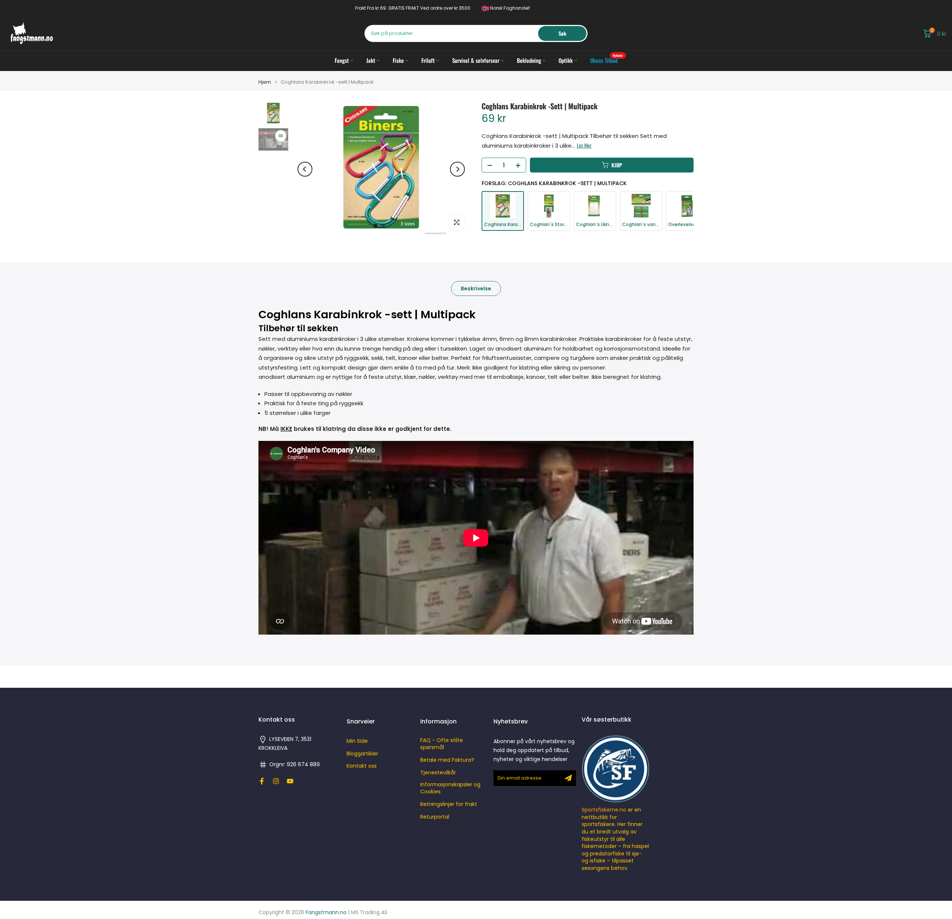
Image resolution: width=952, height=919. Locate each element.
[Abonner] (568, 778)
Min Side (357, 741)
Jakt (370, 60)
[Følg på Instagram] (276, 781)
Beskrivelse (476, 288)
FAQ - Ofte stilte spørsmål (441, 744)
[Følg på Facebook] (261, 781)
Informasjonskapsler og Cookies (450, 788)
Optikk (566, 60)
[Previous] (305, 169)
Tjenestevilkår (438, 772)
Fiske (398, 60)
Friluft (428, 60)
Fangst (342, 60)
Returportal (434, 816)
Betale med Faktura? (447, 760)
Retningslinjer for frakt (448, 804)
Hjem (264, 82)
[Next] (457, 169)
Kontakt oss (362, 766)
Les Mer (584, 145)
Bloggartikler (362, 753)
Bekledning (529, 60)
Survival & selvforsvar (475, 60)
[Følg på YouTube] (290, 781)
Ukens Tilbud (606, 60)
